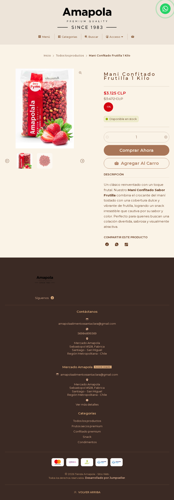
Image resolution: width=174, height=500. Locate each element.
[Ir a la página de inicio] (87, 17)
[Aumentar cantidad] (166, 137)
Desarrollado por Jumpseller (105, 477)
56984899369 (87, 333)
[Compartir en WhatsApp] (116, 244)
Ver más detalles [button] (87, 404)
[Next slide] (81, 161)
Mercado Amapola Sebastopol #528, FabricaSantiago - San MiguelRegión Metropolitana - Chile (87, 348)
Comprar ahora (136, 150)
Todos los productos (70, 55)
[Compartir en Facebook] (107, 244)
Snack (87, 436)
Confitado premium (87, 431)
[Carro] (132, 37)
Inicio (47, 55)
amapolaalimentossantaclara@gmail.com (87, 323)
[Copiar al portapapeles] (126, 244)
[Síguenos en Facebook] (52, 298)
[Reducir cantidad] (107, 137)
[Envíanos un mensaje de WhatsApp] (165, 8)
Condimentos (87, 442)
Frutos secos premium (87, 426)
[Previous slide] (8, 161)
